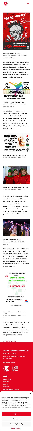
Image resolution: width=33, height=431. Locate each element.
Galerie (12, 57)
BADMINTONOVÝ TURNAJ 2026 (14, 155)
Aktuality (6, 57)
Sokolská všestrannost (11, 389)
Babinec (6, 387)
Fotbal (5, 384)
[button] (30, 394)
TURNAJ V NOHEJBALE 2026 (13, 102)
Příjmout (16, 414)
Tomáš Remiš (12, 55)
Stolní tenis (7, 379)
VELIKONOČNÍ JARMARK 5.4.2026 (15, 187)
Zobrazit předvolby (16, 424)
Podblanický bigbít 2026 (11, 53)
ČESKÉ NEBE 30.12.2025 (11, 240)
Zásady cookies (15, 428)
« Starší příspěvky (9, 341)
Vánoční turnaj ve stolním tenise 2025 (14, 312)
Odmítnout (16, 419)
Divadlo (6, 382)
